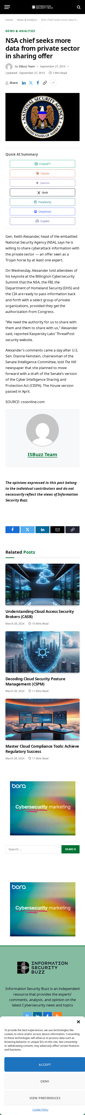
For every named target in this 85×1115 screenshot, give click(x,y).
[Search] (78, 7)
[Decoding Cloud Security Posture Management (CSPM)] (42, 652)
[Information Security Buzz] (42, 7)
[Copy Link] (44, 83)
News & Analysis (27, 20)
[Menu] (7, 7)
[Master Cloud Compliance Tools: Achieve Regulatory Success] (42, 719)
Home (9, 20)
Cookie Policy (40, 1110)
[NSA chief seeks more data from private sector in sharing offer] (42, 117)
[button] (78, 1022)
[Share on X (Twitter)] (30, 83)
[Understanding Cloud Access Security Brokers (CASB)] (42, 584)
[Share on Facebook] (37, 83)
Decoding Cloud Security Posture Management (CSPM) (35, 681)
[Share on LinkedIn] (23, 83)
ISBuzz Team (27, 66)
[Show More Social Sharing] (53, 83)
